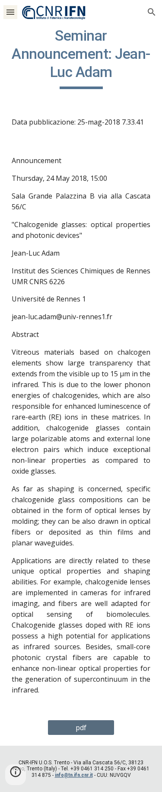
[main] (81, 58)
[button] (10, 12)
